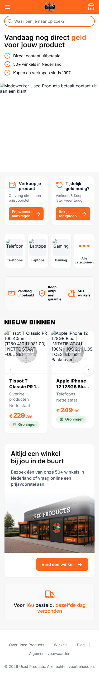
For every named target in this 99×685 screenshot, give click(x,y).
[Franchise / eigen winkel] (91, 7)
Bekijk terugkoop (68, 214)
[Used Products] (49, 7)
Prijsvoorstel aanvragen (23, 214)
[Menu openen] (7, 7)
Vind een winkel (57, 564)
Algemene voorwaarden (49, 653)
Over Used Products (26, 645)
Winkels (60, 645)
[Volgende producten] (89, 370)
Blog (81, 645)
